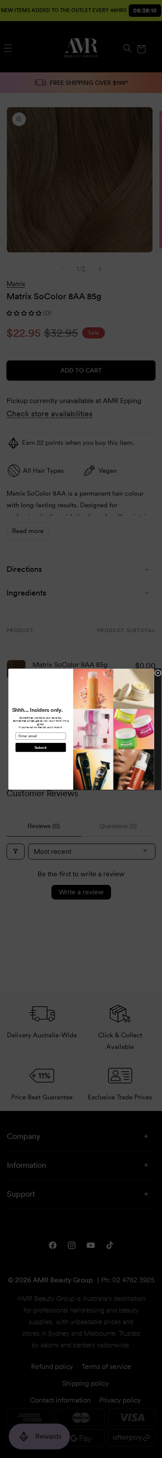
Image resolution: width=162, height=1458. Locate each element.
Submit (41, 747)
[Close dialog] (157, 673)
